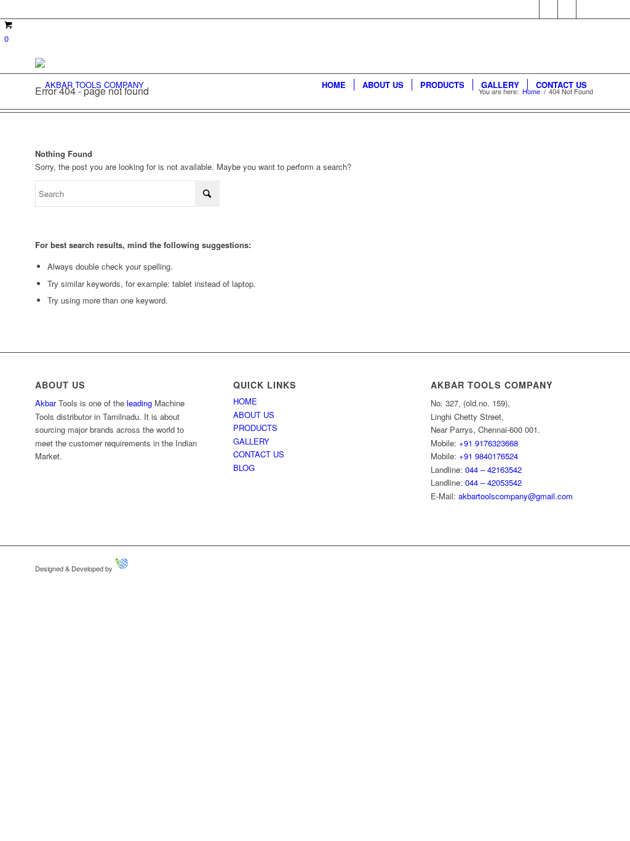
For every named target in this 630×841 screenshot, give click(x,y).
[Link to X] (548, 9)
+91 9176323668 (488, 443)
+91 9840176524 (488, 456)
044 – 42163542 (493, 469)
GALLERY (251, 441)
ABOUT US (253, 414)
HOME (245, 401)
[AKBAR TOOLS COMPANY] (89, 85)
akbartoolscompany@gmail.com (515, 496)
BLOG (244, 467)
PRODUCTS (255, 427)
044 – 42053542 (493, 482)
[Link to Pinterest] (567, 9)
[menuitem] (334, 85)
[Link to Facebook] (530, 9)
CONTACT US (258, 454)
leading (139, 403)
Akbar (45, 403)
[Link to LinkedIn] (585, 9)
